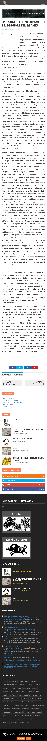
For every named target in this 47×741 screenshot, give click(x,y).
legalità (37, 715)
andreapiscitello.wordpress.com (16, 637)
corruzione (6, 708)
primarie (35, 719)
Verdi (38, 702)
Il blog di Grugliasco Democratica (16, 616)
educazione (35, 708)
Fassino (5, 688)
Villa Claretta (7, 705)
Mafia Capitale (15, 691)
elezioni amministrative (21, 712)
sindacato (14, 722)
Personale (26, 695)
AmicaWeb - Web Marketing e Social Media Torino (22, 660)
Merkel (31, 691)
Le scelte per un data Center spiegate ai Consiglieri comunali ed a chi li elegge (21, 618)
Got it (28, 738)
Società (32, 698)
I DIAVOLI (5, 406)
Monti (38, 691)
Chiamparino (13, 681)
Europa (38, 685)
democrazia (16, 708)
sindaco (21, 722)
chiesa (27, 705)
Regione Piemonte (9, 698)
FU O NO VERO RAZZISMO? (12, 648)
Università (14, 702)
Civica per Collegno (11, 646)
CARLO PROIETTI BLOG (10, 400)
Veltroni (23, 702)
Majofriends (8, 656)
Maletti (24, 691)
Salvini (25, 698)
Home (7, 13)
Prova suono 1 (38, 384)
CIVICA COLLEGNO (8, 398)
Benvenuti (7, 657)
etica (33, 712)
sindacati (5, 722)
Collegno (34, 681)
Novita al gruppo (9, 384)
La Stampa (27, 688)
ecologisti (25, 708)
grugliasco (6, 715)
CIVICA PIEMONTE (8, 404)
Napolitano (12, 695)
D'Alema (22, 685)
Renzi (18, 698)
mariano (5, 719)
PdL (20, 695)
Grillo (19, 688)
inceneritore (16, 715)
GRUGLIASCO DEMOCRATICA (12, 402)
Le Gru (34, 688)
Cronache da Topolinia (10, 685)
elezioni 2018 (7, 712)
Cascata (7, 638)
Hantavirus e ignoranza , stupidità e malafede (19, 629)
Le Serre (5, 691)
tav (28, 722)
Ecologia (30, 685)
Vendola (31, 702)
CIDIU (4, 681)
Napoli (5, 695)
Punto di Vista (36, 695)
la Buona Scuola (27, 715)
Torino (39, 698)
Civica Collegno (24, 681)
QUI (3, 507)
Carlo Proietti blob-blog (13, 627)
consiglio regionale (38, 705)
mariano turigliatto (16, 719)
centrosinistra (18, 705)
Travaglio (6, 702)
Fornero (12, 688)
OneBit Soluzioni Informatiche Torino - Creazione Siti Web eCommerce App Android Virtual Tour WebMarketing (22, 666)
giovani (39, 712)
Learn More (21, 738)
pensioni (27, 719)
